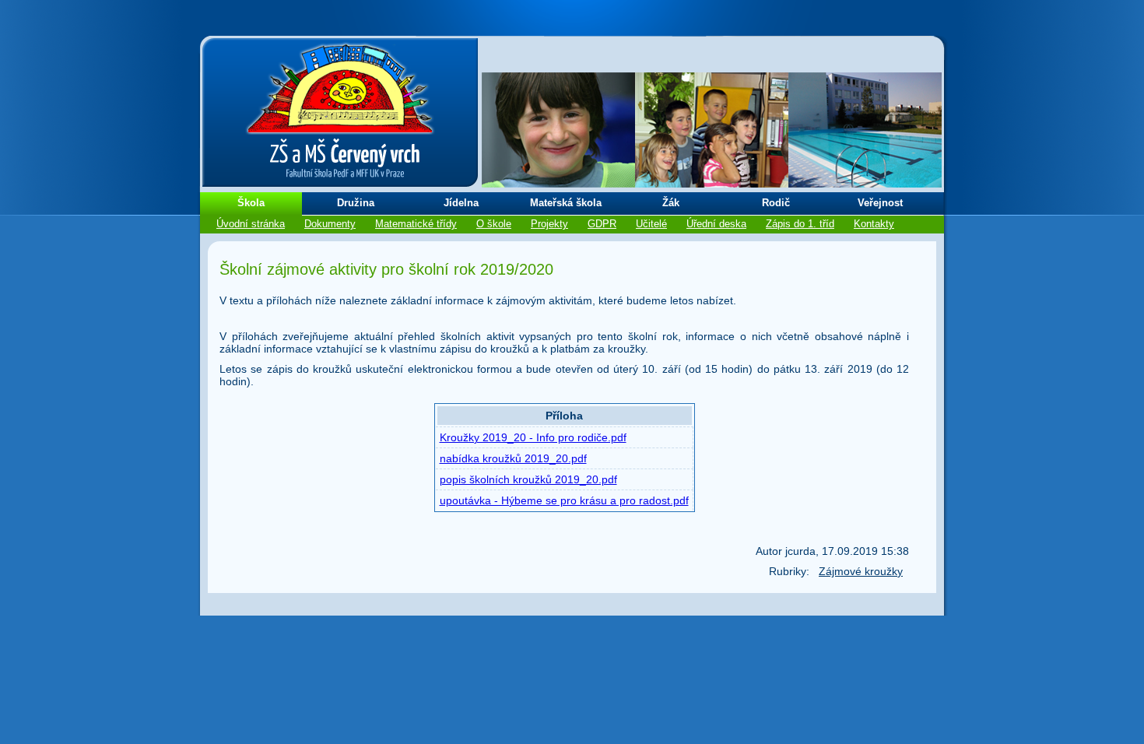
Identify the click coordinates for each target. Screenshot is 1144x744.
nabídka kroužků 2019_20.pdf (513, 458)
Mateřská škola (566, 203)
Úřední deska (716, 224)
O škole (493, 224)
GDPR (602, 224)
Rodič (776, 203)
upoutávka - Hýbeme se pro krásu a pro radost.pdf (564, 500)
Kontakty (874, 224)
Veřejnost (880, 203)
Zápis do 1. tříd (800, 224)
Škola (251, 203)
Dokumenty (330, 224)
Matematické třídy (416, 224)
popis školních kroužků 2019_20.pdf (528, 479)
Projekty (549, 224)
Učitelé (651, 224)
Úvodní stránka (250, 224)
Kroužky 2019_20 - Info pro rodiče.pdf (533, 437)
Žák (670, 203)
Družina (355, 203)
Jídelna (461, 203)
